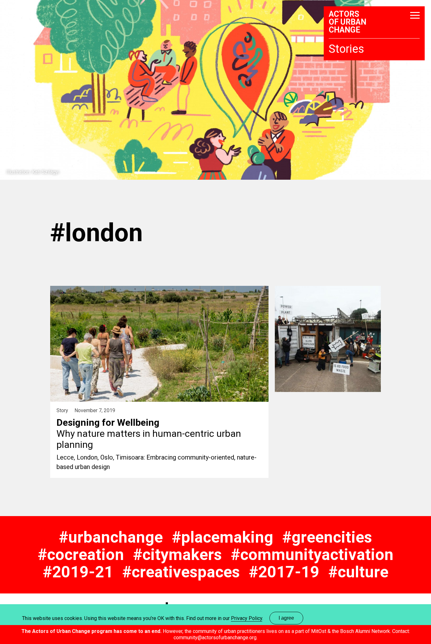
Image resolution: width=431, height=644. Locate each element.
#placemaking (222, 537)
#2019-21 (78, 572)
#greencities (327, 537)
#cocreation (81, 554)
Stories (346, 49)
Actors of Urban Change (347, 21)
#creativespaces (181, 572)
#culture (358, 572)
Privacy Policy (246, 618)
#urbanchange (111, 537)
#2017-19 (284, 572)
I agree (286, 618)
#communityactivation (312, 554)
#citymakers (177, 554)
